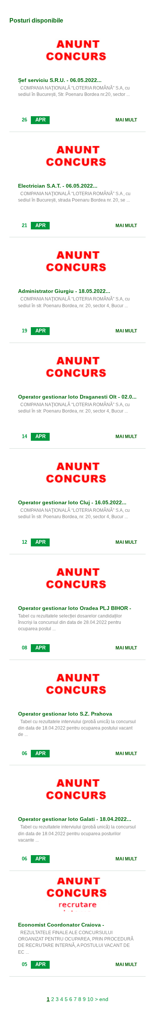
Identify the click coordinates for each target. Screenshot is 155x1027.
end (103, 999)
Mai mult (126, 120)
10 (90, 999)
